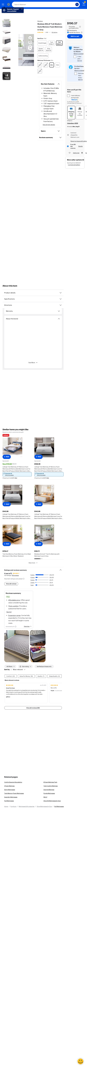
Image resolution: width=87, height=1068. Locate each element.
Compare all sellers (74, 165)
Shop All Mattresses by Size (52, 801)
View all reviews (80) (33, 708)
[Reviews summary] (50, 32)
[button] (26, 50)
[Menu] (3, 4)
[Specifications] (60, 299)
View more (32, 563)
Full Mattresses (9, 801)
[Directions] (60, 305)
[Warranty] (59, 311)
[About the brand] (59, 318)
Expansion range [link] (14, 615)
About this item (10, 286)
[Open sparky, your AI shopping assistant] (80, 1061)
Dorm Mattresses (9, 789)
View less (26, 626)
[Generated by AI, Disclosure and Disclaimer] (15, 626)
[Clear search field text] (74, 4)
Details (80, 146)
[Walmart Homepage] (8, 4)
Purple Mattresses (49, 793)
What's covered (78, 53)
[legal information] (80, 27)
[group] (47, 32)
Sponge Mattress (49, 789)
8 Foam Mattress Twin (50, 782)
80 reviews (15, 575)
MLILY (45, 797)
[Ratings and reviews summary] (60, 569)
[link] (17, 474)
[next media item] (30, 48)
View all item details (49, 124)
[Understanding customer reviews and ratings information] (24, 579)
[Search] (77, 4)
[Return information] (81, 32)
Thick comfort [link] (13, 606)
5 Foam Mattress (9, 786)
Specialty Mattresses (10, 797)
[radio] (42, 43)
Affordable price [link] (14, 600)
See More (31, 363)
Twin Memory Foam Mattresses (14, 793)
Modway (40, 21)
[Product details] (60, 292)
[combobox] (46, 4)
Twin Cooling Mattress (51, 786)
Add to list (76, 153)
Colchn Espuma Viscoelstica (13, 782)
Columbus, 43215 (72, 123)
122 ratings (54, 32)
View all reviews (11, 584)
